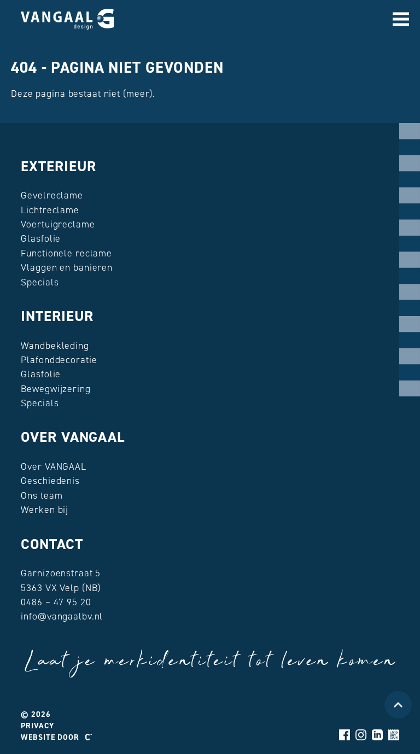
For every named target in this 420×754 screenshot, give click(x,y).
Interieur (57, 316)
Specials (40, 282)
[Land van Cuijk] (393, 734)
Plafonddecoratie (59, 359)
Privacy (37, 726)
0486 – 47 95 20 (56, 602)
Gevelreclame (52, 195)
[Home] (67, 19)
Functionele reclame (66, 253)
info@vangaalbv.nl (62, 616)
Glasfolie (41, 238)
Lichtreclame (50, 210)
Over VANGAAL (73, 437)
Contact (52, 544)
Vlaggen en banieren (67, 267)
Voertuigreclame (58, 224)
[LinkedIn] (377, 734)
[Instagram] (360, 734)
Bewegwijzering (55, 388)
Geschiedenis (50, 480)
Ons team (41, 495)
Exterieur (58, 166)
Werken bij (44, 509)
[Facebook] (344, 734)
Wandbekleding (55, 345)
